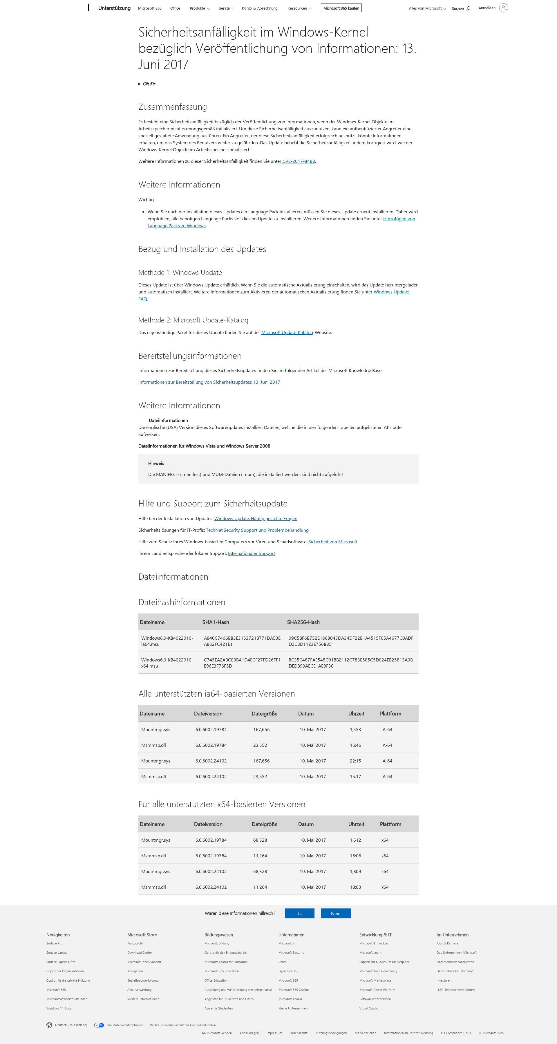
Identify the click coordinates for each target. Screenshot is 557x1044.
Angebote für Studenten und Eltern (229, 999)
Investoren (444, 980)
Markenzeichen (365, 1033)
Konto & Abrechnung (260, 8)
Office (175, 8)
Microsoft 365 (150, 8)
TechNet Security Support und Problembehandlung (257, 530)
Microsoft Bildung (217, 943)
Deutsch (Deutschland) (71, 1025)
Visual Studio (368, 1008)
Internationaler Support (251, 553)
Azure (282, 962)
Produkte (197, 8)
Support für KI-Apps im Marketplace (384, 962)
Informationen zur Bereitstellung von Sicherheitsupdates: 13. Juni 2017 (209, 382)
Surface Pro (54, 943)
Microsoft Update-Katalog (287, 332)
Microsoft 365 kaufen (341, 8)
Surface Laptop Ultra (60, 962)
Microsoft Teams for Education (226, 962)
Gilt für (149, 83)
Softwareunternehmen (375, 999)
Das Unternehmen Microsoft (457, 952)
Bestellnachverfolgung (142, 980)
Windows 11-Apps (59, 1008)
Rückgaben (135, 971)
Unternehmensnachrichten (455, 962)
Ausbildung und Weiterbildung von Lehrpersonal (238, 989)
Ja (300, 913)
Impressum (274, 1033)
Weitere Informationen (143, 999)
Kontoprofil (135, 943)
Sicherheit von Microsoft (332, 541)
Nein (336, 913)
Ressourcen (297, 8)
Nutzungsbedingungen (331, 1033)
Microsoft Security (291, 952)
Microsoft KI (286, 943)
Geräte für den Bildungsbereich (226, 952)
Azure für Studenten (219, 1008)
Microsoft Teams (290, 999)
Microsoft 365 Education (222, 971)
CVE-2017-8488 (298, 161)
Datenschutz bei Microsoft (455, 971)
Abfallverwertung (139, 989)
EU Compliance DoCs (456, 1033)
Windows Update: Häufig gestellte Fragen (255, 518)
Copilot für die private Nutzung (68, 980)
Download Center (139, 952)
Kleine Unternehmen (293, 1008)
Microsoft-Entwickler (373, 943)
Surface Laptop (56, 952)
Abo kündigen (249, 1033)
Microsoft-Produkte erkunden (66, 999)
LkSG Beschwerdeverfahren (456, 989)
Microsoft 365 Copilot (293, 989)
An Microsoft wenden (217, 1033)
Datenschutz (299, 1033)
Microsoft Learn (370, 952)
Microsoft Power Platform (377, 989)
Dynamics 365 (288, 971)
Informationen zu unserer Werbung (408, 1033)
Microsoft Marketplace (375, 980)
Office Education (216, 980)
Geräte (224, 8)
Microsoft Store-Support (144, 962)
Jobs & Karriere (447, 943)
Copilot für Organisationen (65, 971)
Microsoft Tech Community (378, 971)
